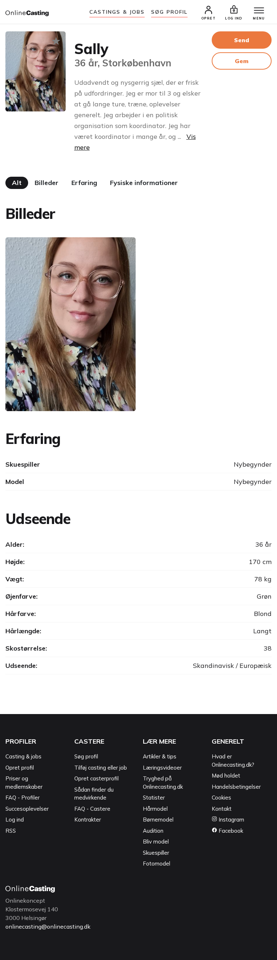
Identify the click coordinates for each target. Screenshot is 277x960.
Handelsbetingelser (236, 786)
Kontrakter (87, 819)
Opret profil (19, 767)
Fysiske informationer (144, 183)
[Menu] (259, 11)
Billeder (46, 183)
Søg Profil (169, 12)
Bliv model (156, 841)
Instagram (230, 819)
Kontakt (222, 808)
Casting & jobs (23, 756)
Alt (17, 183)
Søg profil (86, 756)
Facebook (230, 830)
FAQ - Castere (92, 808)
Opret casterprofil (96, 778)
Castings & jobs (117, 12)
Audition (153, 830)
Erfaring (84, 183)
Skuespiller (156, 852)
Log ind (14, 819)
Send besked (241, 42)
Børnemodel (158, 819)
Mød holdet (226, 775)
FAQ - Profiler (22, 797)
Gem (242, 61)
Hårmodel (155, 808)
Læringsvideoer (162, 767)
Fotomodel (156, 863)
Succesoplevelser (27, 808)
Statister (154, 797)
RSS (10, 830)
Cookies (221, 797)
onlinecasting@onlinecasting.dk (48, 926)
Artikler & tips (159, 756)
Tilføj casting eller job (100, 767)
